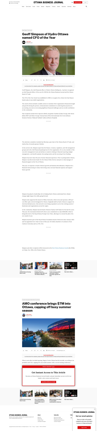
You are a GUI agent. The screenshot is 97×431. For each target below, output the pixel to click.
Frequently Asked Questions (59, 420)
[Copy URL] (31, 80)
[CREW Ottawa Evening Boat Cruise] (26, 265)
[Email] (34, 80)
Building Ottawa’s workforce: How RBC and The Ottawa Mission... (41, 273)
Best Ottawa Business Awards (60, 248)
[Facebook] (37, 80)
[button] (86, 6)
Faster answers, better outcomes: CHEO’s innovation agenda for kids (55, 273)
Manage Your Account (58, 418)
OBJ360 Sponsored (38, 270)
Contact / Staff (40, 420)
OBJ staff (29, 41)
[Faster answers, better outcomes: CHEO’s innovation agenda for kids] (55, 265)
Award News (24, 30)
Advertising (40, 418)
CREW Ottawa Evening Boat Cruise (25, 272)
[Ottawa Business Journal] (48, 2)
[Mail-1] (71, 418)
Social (21, 270)
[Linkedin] (43, 80)
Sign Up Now (84, 427)
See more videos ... (69, 272)
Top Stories (30, 30)
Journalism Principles (42, 421)
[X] (40, 80)
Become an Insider (57, 417)
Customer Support (57, 421)
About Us (39, 417)
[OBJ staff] (24, 42)
